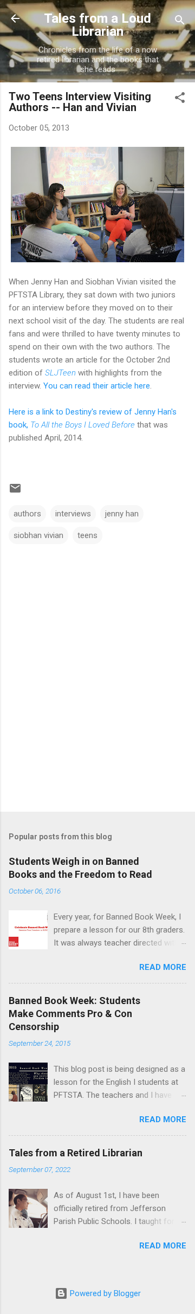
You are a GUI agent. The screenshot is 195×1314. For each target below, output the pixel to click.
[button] (179, 99)
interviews (73, 514)
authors (27, 514)
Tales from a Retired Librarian (75, 1152)
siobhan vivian (38, 535)
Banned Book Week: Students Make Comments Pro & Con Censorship (74, 1013)
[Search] (179, 21)
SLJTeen (60, 373)
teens (87, 535)
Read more (162, 967)
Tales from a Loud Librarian (97, 25)
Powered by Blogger (104, 1293)
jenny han (122, 514)
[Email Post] (15, 492)
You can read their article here (96, 386)
